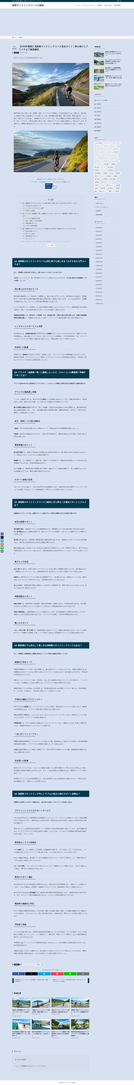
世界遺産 (106, 164)
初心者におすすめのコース (33, 205)
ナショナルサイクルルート (102, 158)
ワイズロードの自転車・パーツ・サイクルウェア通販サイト (50, 182)
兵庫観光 (113, 164)
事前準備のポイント (31, 223)
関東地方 (98, 130)
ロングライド (115, 161)
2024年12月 (99, 303)
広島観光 (117, 173)
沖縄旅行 (115, 176)
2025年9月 (99, 269)
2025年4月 (99, 288)
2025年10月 (99, 265)
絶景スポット (109, 185)
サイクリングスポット (113, 149)
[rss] (118, 1)
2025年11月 (99, 262)
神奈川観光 (113, 179)
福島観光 (97, 182)
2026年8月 (99, 227)
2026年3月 (99, 246)
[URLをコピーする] (83, 973)
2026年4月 (99, 243)
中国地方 (98, 104)
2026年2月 (99, 250)
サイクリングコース (100, 149)
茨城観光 (117, 188)
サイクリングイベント (110, 146)
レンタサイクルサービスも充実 (35, 208)
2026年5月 (99, 239)
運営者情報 (99, 214)
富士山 (111, 173)
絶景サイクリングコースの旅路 (28, 5)
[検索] (120, 1)
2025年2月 (99, 296)
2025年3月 (99, 292)
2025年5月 (99, 284)
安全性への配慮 (30, 210)
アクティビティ (116, 143)
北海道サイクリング (100, 170)
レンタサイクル (106, 161)
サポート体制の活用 (31, 225)
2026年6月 (99, 235)
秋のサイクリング (106, 182)
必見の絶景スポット (31, 231)
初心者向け (110, 167)
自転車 (96, 188)
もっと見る (51, 245)
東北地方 (98, 123)
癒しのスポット (30, 238)
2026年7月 (99, 231)
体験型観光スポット (31, 236)
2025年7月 (99, 277)
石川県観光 (105, 179)
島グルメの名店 (30, 233)
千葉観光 (105, 173)
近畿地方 (16, 52)
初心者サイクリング (100, 167)
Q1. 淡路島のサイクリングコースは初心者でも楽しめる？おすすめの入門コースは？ (50, 203)
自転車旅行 (110, 188)
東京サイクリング (99, 176)
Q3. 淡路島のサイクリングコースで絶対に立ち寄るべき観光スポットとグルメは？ (49, 228)
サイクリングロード (100, 152)
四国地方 (98, 119)
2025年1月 (99, 299)
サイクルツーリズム (100, 155)
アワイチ (24, 964)
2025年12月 (99, 258)
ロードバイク (98, 164)
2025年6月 (99, 280)
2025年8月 (99, 273)
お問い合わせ (100, 203)
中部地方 (98, 108)
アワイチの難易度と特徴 (33, 218)
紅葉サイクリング (99, 185)
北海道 (98, 115)
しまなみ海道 (98, 143)
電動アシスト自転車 (114, 191)
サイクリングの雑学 (102, 100)
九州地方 (98, 111)
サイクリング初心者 (113, 152)
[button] (18, 973)
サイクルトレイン (112, 155)
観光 (43, 964)
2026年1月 (99, 254)
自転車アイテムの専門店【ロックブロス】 (50, 179)
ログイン (34, 1066)
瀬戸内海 (97, 179)
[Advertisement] (67, 22)
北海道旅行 (110, 170)
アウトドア (107, 143)
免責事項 (98, 211)
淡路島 (38, 964)
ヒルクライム (114, 158)
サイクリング (31, 964)
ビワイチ (97, 161)
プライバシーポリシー (102, 207)
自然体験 (118, 185)
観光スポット (102, 191)
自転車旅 (102, 188)
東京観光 (108, 176)
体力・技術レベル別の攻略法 (34, 221)
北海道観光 (98, 173)
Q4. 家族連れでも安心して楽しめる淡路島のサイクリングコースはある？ (46, 241)
